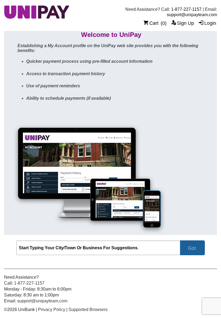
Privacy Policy (51, 309)
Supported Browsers (88, 309)
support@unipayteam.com (192, 14)
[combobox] (98, 247)
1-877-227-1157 (186, 9)
